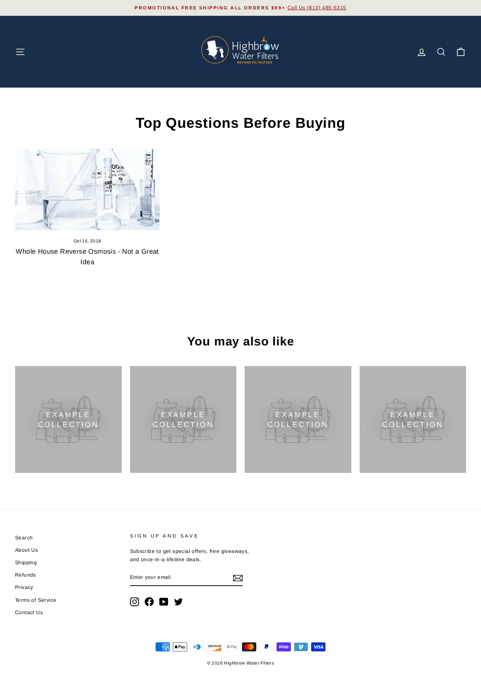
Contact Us (29, 612)
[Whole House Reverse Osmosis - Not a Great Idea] (87, 189)
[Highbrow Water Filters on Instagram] (134, 601)
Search (24, 538)
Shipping (26, 562)
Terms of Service (35, 600)
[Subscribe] (238, 578)
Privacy (24, 587)
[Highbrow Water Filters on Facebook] (149, 601)
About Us (26, 550)
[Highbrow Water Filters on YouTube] (163, 601)
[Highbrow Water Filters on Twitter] (178, 601)
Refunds (25, 575)
